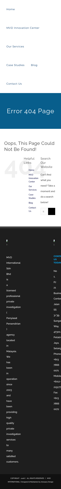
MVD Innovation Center (33, 178)
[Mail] (54, 434)
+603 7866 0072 (56, 404)
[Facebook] (54, 422)
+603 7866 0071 (56, 365)
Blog (31, 203)
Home (31, 170)
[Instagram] (54, 428)
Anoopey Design (47, 482)
